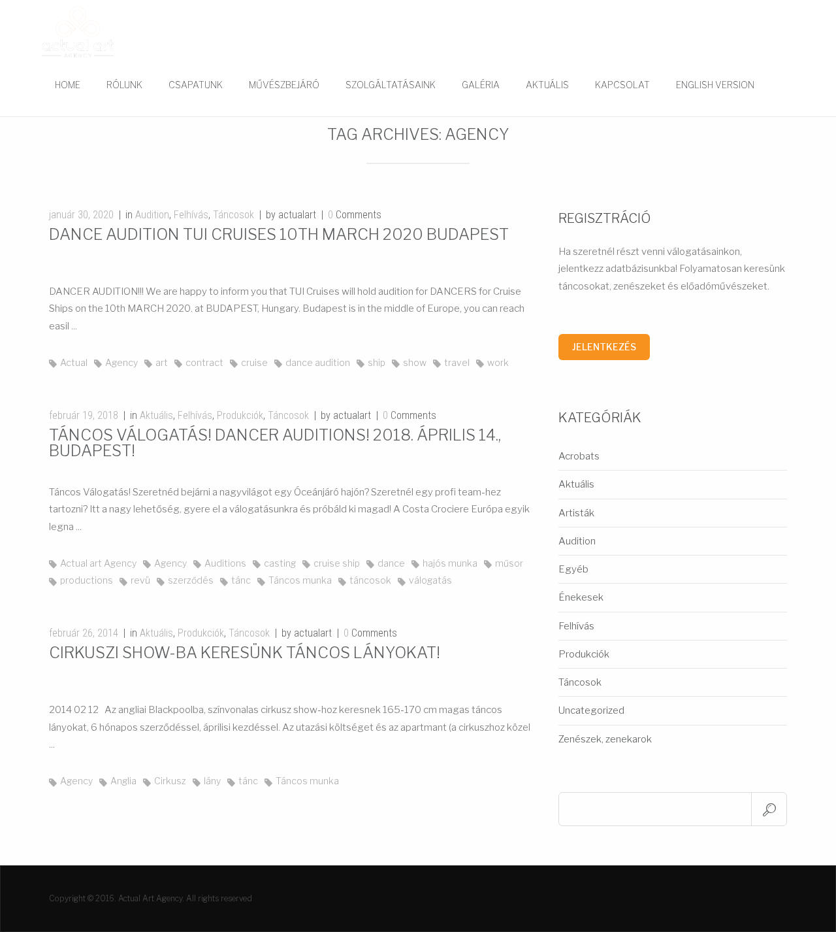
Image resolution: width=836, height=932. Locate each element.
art (161, 362)
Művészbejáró (284, 84)
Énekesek (580, 597)
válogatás (430, 580)
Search (769, 809)
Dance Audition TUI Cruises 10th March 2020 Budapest (279, 234)
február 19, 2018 (83, 415)
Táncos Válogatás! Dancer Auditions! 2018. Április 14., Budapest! (275, 442)
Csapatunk (196, 84)
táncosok (370, 580)
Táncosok (233, 214)
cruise (254, 362)
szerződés (191, 580)
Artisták (576, 513)
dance (391, 563)
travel (457, 362)
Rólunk (124, 84)
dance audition (317, 362)
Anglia (123, 780)
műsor (509, 563)
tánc (241, 580)
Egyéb (573, 569)
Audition (152, 214)
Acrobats (579, 456)
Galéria (481, 84)
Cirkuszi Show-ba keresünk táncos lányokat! (244, 652)
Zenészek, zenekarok (605, 739)
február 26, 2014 (83, 633)
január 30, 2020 (81, 214)
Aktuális (547, 84)
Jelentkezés (604, 346)
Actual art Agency (98, 563)
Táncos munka (300, 580)
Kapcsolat (622, 84)
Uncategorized (591, 710)
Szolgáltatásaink (391, 84)
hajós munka (450, 563)
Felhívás (191, 214)
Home (67, 84)
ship (376, 362)
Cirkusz (170, 780)
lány (212, 780)
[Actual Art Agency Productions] (78, 32)
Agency (121, 362)
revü (140, 580)
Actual (74, 362)
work (498, 362)
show (414, 362)
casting (280, 563)
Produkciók (240, 415)
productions (86, 580)
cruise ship (337, 563)
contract (204, 362)
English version (715, 84)
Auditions (225, 563)
